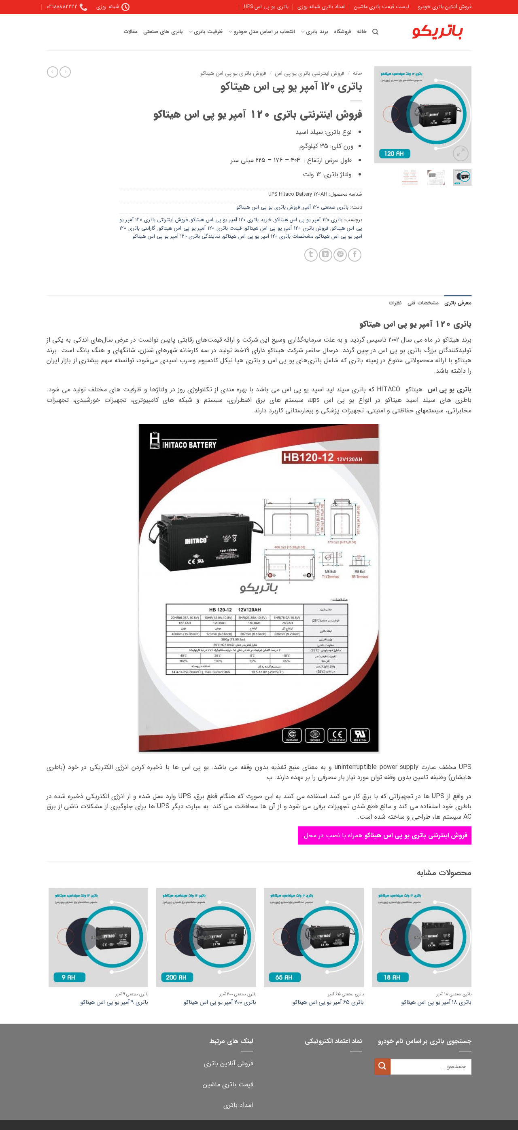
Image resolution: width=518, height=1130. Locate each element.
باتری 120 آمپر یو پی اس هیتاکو (308, 220)
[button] (461, 153)
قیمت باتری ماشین (228, 1084)
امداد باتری (238, 1105)
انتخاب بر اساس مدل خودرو (264, 32)
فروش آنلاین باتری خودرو (444, 7)
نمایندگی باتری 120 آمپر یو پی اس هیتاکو (176, 236)
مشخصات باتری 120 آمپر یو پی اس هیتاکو (268, 236)
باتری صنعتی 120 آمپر (325, 207)
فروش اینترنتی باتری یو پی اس (309, 73)
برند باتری (317, 32)
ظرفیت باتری (208, 32)
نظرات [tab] (395, 303)
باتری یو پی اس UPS (266, 7)
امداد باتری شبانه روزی (321, 7)
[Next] (381, 115)
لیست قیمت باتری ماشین (381, 7)
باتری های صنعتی (163, 32)
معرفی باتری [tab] (457, 303)
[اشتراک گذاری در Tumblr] (311, 255)
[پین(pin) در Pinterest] (340, 255)
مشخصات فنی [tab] (423, 303)
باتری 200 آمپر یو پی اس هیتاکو (219, 1003)
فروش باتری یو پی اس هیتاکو (233, 73)
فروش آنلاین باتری (228, 1063)
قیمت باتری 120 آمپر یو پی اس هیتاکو (200, 228)
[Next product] (65, 72)
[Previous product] (52, 72)
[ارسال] (382, 1066)
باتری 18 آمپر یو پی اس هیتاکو (436, 1003)
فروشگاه (342, 32)
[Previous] (459, 115)
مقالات (131, 32)
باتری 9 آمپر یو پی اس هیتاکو (114, 1003)
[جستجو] (375, 32)
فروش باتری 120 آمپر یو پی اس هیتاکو (286, 228)
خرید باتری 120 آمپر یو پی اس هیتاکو (231, 220)
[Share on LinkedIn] (325, 255)
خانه (362, 32)
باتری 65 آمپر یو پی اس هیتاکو (328, 1003)
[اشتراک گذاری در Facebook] (354, 255)
